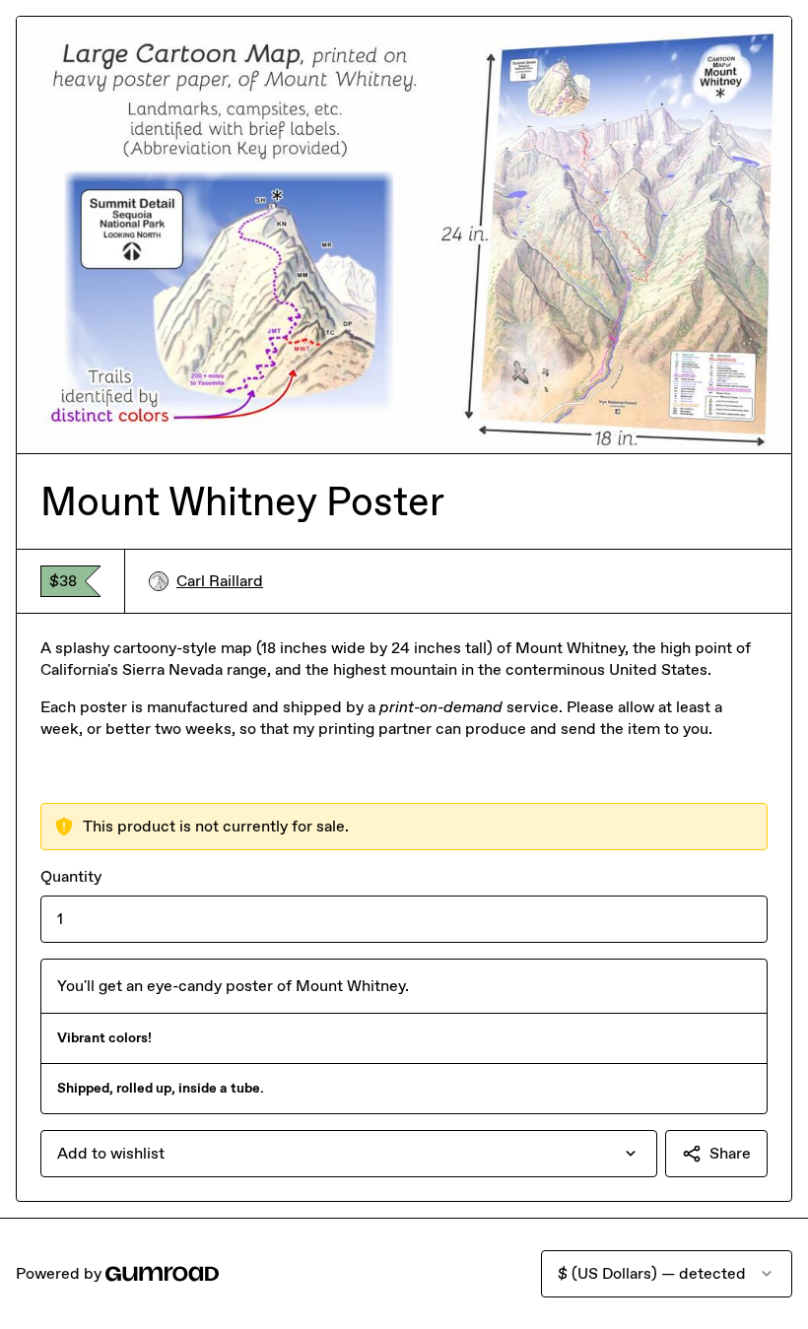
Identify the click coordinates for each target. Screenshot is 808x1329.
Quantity (70, 876)
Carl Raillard (219, 580)
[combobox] (348, 1153)
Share (730, 1153)
